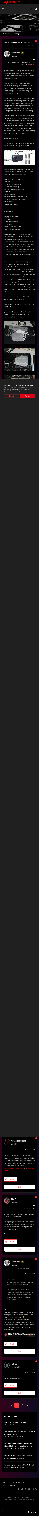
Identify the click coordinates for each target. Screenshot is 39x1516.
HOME (13, 1482)
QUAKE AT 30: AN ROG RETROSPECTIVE (15, 1422)
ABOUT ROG (5, 1482)
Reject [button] (11, 396)
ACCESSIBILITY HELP (9, 1485)
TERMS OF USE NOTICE (14, 1497)
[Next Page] (27, 1405)
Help (31, 9)
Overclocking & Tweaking (11, 34)
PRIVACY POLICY (25, 1497)
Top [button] (3, 1510)
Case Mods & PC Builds (11, 1437)
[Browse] (3, 9)
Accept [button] (27, 396)
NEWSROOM (20, 1482)
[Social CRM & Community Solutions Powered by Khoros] (32, 1511)
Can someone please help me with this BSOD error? (19, 1465)
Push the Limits (9, 1425)
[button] (6, 1179)
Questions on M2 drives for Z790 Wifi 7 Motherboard (19, 1455)
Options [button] (36, 34)
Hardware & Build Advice (11, 1449)
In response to (23, 1268)
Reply (19, 1187)
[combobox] (19, 22)
